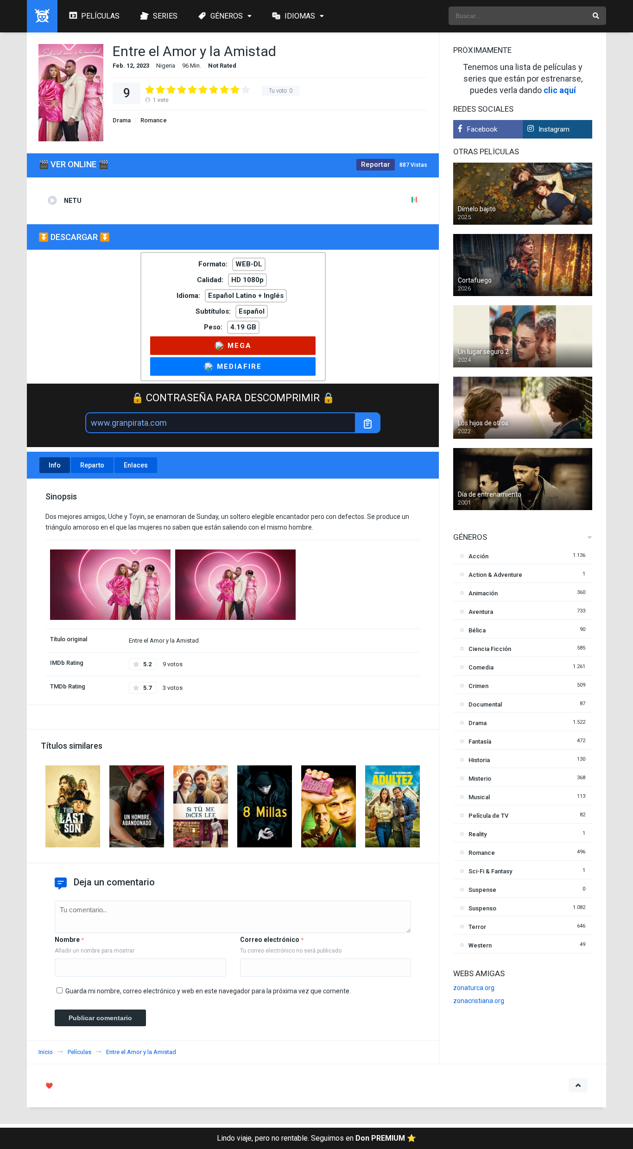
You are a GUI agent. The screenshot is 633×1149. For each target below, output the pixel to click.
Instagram (554, 129)
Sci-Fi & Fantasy (490, 871)
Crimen (478, 685)
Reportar (375, 164)
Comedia (481, 667)
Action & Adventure (495, 574)
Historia (479, 760)
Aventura (480, 611)
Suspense (482, 889)
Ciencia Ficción (489, 648)
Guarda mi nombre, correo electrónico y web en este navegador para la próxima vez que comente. (208, 991)
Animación (483, 593)
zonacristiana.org (478, 1000)
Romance (153, 120)
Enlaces (136, 465)
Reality (477, 834)
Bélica (477, 630)
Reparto (92, 465)
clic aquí (560, 90)
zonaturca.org (473, 987)
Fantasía (479, 741)
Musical (479, 797)
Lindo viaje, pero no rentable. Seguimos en (316, 1138)
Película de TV (488, 815)
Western (480, 945)
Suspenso (482, 908)
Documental (485, 704)
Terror (477, 926)
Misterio (479, 778)
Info (55, 465)
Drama (122, 120)
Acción (478, 556)
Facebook (482, 129)
